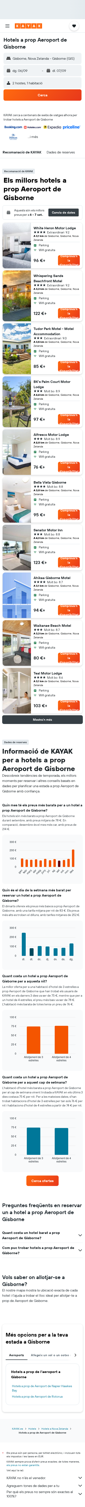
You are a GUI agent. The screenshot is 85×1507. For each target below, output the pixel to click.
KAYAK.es (17, 1428)
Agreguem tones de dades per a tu (33, 1485)
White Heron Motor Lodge (55, 228)
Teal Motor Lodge (48, 673)
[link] (42, 1181)
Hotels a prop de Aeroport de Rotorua (37, 1396)
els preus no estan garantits (23, 1465)
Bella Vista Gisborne (50, 482)
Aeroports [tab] (16, 1355)
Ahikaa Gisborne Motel (52, 578)
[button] (7, 26)
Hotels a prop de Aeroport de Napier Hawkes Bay (42, 1388)
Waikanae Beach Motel (52, 625)
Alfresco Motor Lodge (51, 434)
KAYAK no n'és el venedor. (26, 1478)
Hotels (32, 1428)
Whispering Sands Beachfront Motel (48, 278)
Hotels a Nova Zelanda (54, 1428)
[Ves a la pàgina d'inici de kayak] (28, 26)
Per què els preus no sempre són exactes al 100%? (40, 1494)
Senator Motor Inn (48, 530)
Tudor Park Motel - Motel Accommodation (54, 331)
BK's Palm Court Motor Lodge (52, 384)
